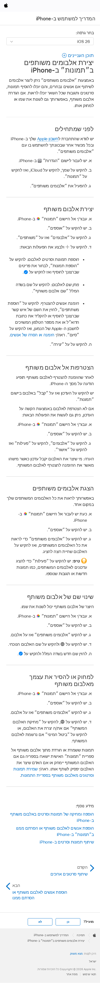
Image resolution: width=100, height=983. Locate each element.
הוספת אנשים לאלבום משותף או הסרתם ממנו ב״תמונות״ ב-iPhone (55, 831)
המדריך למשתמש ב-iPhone (66, 19)
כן (68, 922)
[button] (78, 55)
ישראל (92, 961)
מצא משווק (76, 953)
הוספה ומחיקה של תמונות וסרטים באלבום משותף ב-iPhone (52, 817)
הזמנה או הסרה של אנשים (32, 334)
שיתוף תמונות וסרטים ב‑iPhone (67, 842)
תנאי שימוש (89, 974)
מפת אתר (72, 974)
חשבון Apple (47, 138)
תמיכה (81, 935)
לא (40, 922)
